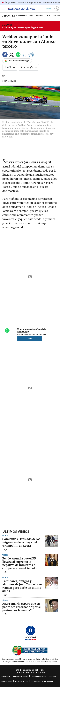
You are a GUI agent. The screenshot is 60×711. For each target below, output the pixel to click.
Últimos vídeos (15, 531)
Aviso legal (5, 676)
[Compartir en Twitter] (11, 55)
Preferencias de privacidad (42, 681)
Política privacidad (20, 676)
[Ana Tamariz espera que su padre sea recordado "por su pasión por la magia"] (51, 605)
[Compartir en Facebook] (5, 55)
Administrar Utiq (21, 681)
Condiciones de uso (38, 676)
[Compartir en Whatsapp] (18, 55)
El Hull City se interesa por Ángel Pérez (22, 27)
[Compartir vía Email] (31, 55)
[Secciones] (3, 8)
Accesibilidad (6, 681)
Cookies (53, 676)
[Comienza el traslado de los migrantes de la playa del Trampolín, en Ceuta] (51, 541)
